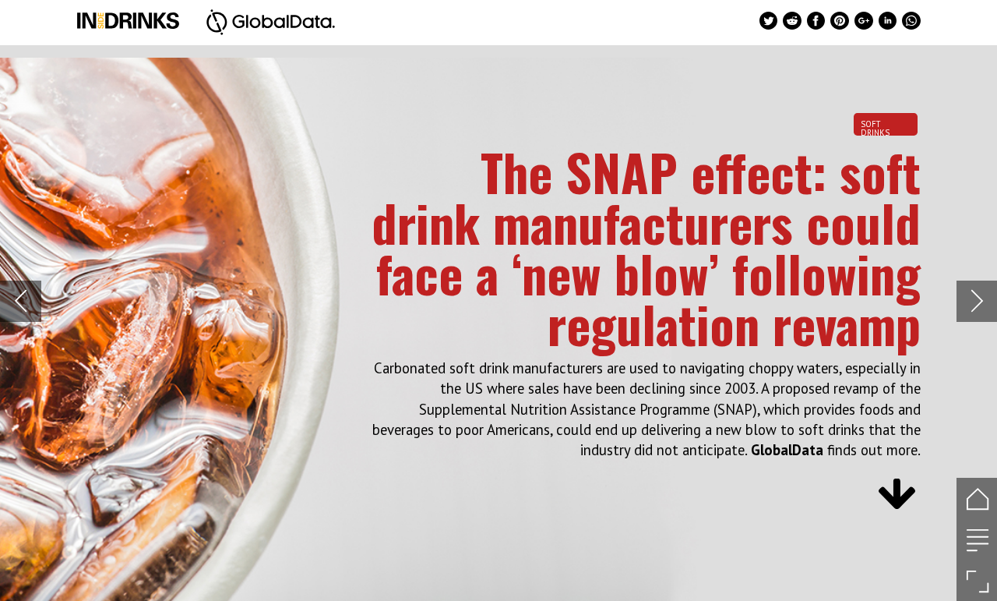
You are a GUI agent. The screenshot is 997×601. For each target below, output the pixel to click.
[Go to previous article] (20, 301)
